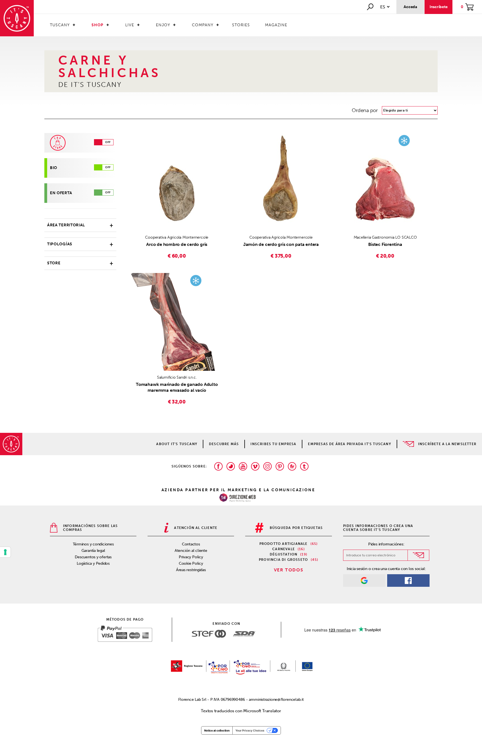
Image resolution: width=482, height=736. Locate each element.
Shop (97, 25)
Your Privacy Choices (249, 730)
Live (129, 25)
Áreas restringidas (191, 570)
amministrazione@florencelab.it (276, 699)
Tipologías (59, 244)
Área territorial (66, 225)
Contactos (191, 544)
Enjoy (163, 25)
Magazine (276, 25)
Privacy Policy (191, 557)
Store (54, 263)
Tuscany (60, 25)
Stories (241, 25)
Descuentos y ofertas (93, 557)
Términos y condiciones (93, 544)
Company (202, 25)
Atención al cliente (191, 550)
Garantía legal (93, 550)
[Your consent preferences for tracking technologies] (5, 552)
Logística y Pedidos (93, 563)
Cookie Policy (191, 563)
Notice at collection (217, 730)
